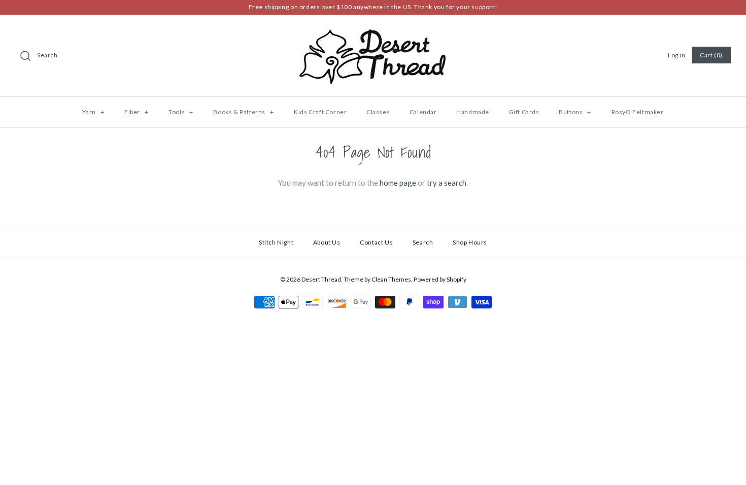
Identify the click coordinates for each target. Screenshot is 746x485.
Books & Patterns (243, 112)
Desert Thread (321, 279)
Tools (180, 112)
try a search (446, 182)
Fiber (136, 112)
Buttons (575, 112)
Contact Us (376, 242)
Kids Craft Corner (320, 112)
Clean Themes (391, 279)
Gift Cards (524, 112)
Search (47, 55)
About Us (327, 242)
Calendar (423, 112)
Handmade (472, 112)
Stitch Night (276, 242)
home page (398, 182)
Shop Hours (470, 242)
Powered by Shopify (440, 279)
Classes (378, 112)
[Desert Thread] (373, 31)
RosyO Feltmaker (638, 112)
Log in (677, 55)
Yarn (93, 112)
